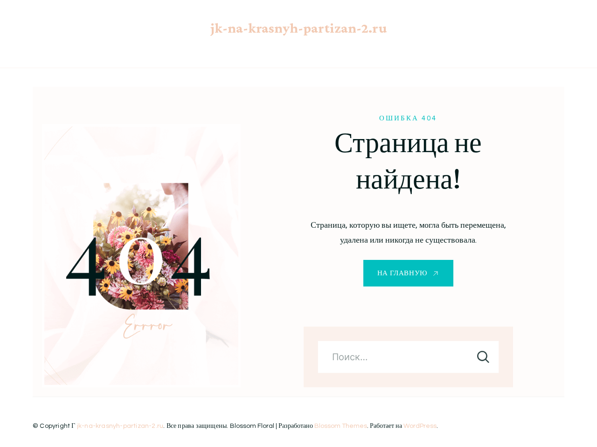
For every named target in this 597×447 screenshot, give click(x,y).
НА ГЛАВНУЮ (402, 273)
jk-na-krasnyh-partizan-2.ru (298, 27)
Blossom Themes (340, 426)
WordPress (420, 426)
